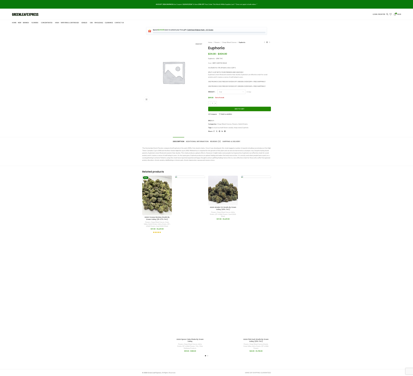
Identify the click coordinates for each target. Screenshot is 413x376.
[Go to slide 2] (207, 355)
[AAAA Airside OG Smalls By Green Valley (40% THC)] (223, 190)
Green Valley (247, 346)
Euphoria (245, 127)
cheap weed (238, 127)
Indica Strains (162, 224)
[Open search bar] (387, 14)
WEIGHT (211, 92)
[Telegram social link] (225, 131)
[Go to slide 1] (205, 355)
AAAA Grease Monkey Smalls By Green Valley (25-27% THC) (157, 218)
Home (210, 42)
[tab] (178, 140)
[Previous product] (264, 42)
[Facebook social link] (214, 131)
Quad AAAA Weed (162, 226)
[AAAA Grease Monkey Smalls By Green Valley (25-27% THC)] (157, 195)
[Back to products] (267, 42)
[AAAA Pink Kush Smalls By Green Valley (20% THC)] (256, 256)
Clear (249, 92)
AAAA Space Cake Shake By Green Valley (190, 340)
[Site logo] (25, 14)
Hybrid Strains (243, 124)
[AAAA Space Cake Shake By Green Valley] (190, 256)
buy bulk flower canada (225, 127)
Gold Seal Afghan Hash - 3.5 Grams (200, 30)
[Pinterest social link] (219, 131)
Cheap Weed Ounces (229, 42)
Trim (197, 346)
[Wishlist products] (390, 14)
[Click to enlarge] (146, 99)
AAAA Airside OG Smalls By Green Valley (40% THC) (223, 208)
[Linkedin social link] (222, 131)
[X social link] (216, 131)
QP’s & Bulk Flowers (188, 346)
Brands (265, 344)
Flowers (217, 42)
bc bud (214, 127)
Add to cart (239, 109)
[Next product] (269, 42)
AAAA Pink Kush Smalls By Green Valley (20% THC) (256, 340)
